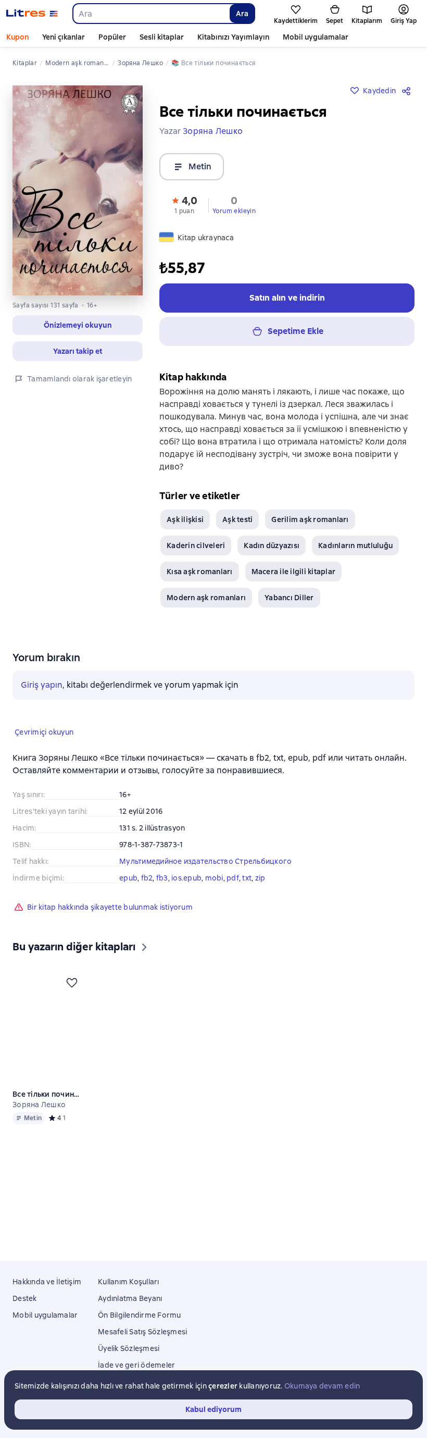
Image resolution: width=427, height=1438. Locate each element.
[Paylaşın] (408, 90)
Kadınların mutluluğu (355, 545)
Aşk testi (237, 519)
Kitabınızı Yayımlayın (233, 37)
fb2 (147, 878)
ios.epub (186, 878)
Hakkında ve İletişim (46, 1281)
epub (128, 878)
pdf (233, 878)
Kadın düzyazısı (271, 545)
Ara (242, 13)
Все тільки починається (47, 1094)
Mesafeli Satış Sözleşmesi (142, 1331)
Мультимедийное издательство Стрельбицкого (205, 861)
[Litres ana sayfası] (32, 13)
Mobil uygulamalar (315, 37)
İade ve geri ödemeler (136, 1365)
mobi (214, 878)
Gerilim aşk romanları (309, 519)
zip (260, 878)
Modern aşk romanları (206, 597)
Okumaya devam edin (322, 1386)
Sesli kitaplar (162, 37)
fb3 (162, 878)
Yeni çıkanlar (63, 37)
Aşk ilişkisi (185, 519)
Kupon (17, 37)
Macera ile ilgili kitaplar (294, 571)
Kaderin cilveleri (196, 545)
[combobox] (150, 13)
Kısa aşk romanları (200, 571)
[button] (77, 325)
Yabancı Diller (289, 597)
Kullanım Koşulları (128, 1281)
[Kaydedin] (73, 982)
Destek (24, 1298)
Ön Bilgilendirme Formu (139, 1315)
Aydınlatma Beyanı (130, 1298)
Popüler (112, 37)
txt (247, 878)
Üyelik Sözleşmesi (128, 1348)
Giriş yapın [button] (41, 684)
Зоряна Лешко (39, 1104)
